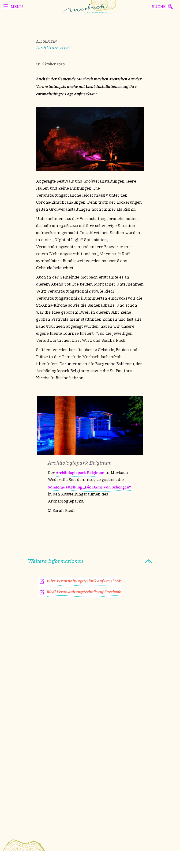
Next (133, 425)
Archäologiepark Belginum (80, 472)
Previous (46, 425)
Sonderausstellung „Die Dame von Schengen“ (89, 487)
